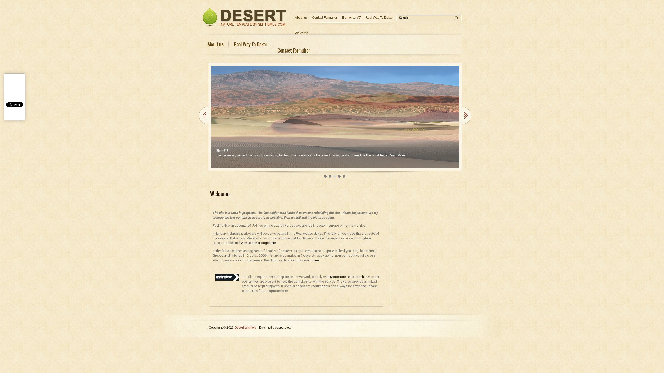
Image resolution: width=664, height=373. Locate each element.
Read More (397, 155)
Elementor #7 (351, 17)
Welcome (301, 33)
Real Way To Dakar (379, 17)
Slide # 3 (222, 150)
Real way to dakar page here (255, 243)
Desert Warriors (245, 327)
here (316, 260)
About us (301, 17)
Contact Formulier (324, 17)
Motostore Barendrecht (347, 277)
